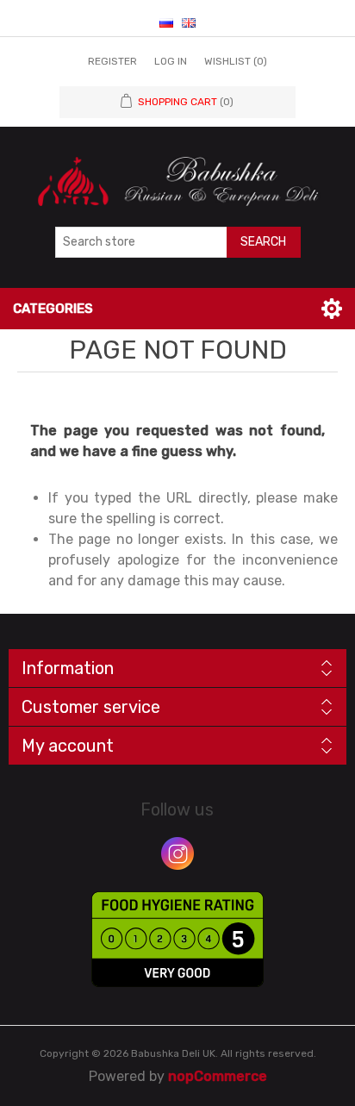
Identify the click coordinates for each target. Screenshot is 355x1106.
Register (112, 61)
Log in (170, 61)
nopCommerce (217, 1076)
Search (263, 241)
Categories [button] (53, 308)
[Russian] (166, 22)
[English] (188, 22)
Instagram (177, 853)
